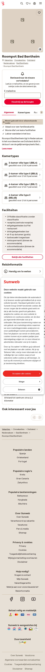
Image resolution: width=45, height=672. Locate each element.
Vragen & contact (22, 575)
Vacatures (22, 525)
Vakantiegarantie (22, 583)
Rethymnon (22, 496)
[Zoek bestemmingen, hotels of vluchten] (21, 3)
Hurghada (22, 500)
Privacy (22, 546)
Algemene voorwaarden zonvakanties (22, 660)
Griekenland (22, 457)
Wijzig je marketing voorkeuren (22, 558)
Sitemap (22, 532)
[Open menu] (40, 3)
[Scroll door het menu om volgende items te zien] (41, 112)
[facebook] (11, 601)
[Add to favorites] (39, 12)
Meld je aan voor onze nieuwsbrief (22, 587)
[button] (22, 20)
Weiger (21, 381)
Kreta (22, 474)
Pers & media (22, 529)
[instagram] (22, 601)
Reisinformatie (23, 591)
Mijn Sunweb (22, 579)
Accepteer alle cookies (21, 374)
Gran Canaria (22, 478)
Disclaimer (23, 562)
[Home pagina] (2, 3)
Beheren (21, 390)
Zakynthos (23, 482)
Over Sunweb (22, 517)
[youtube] (33, 601)
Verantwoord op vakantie (22, 521)
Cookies (22, 550)
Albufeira (22, 503)
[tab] (9, 112)
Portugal (22, 461)
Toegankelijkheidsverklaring (22, 554)
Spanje (22, 453)
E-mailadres (10, 91)
